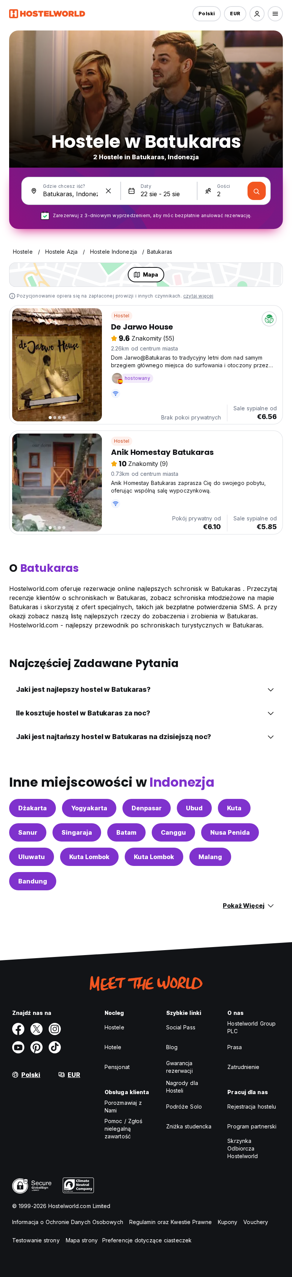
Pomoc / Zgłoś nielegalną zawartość (123, 1128)
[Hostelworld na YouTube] (18, 1047)
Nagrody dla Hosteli (182, 1087)
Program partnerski (251, 1126)
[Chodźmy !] (257, 191)
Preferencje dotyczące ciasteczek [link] (147, 1240)
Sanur (27, 832)
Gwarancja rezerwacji (179, 1067)
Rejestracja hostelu (251, 1106)
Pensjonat (117, 1067)
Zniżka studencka (189, 1126)
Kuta (234, 808)
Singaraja (77, 832)
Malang (210, 857)
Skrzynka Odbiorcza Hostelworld (242, 1148)
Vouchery (255, 1222)
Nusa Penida (230, 832)
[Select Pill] (257, 13)
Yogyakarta (89, 808)
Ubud (194, 808)
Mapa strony (82, 1240)
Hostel (121, 315)
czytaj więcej (198, 296)
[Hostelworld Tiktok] (55, 1047)
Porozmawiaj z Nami (123, 1106)
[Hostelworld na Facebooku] (18, 1029)
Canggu (173, 832)
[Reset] (108, 191)
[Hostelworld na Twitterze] (36, 1029)
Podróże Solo (184, 1106)
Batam (126, 832)
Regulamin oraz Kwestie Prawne (170, 1222)
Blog (172, 1047)
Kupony (228, 1222)
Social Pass (180, 1027)
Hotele (113, 1047)
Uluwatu (31, 857)
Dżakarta (32, 808)
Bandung (32, 881)
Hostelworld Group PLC (251, 1027)
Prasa (234, 1047)
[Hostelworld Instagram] (55, 1029)
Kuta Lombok (89, 857)
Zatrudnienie (243, 1067)
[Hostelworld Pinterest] (36, 1047)
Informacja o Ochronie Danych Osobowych (67, 1222)
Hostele (114, 1027)
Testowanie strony (36, 1240)
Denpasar (147, 808)
